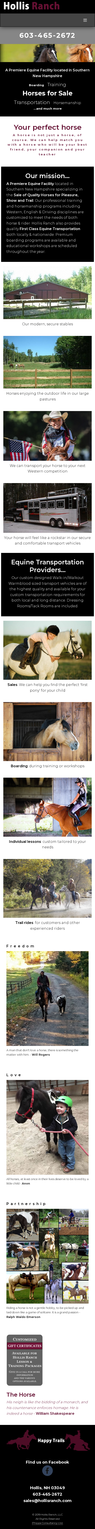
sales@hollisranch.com (47, 1500)
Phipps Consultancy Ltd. (47, 1523)
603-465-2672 (47, 35)
